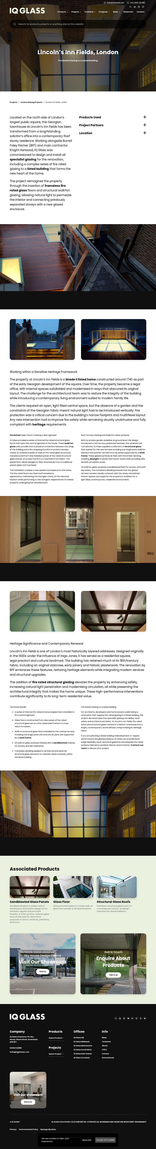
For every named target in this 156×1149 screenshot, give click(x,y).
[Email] (130, 6)
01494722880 (16, 1048)
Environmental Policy (28, 1129)
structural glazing (60, 682)
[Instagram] (138, 6)
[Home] (27, 13)
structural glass (133, 446)
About (104, 1046)
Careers (105, 1054)
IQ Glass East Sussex (83, 1054)
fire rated (39, 682)
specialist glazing (23, 159)
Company (103, 12)
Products (62, 12)
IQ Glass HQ (79, 1038)
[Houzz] (136, 1018)
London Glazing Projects (31, 102)
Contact (140, 12)
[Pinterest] (132, 1018)
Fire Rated (15, 435)
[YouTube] (128, 1018)
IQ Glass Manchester (83, 1046)
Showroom (128, 12)
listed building (38, 169)
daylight (94, 459)
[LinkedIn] (134, 6)
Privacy (13, 1129)
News (115, 12)
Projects (75, 12)
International (108, 1058)
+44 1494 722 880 (137, 2)
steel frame (25, 737)
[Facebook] (140, 1018)
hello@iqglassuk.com (115, 2)
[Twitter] (144, 1018)
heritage (38, 424)
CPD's (104, 1050)
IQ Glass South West (83, 1050)
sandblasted (60, 742)
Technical (88, 12)
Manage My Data (48, 1129)
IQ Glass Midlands (82, 1042)
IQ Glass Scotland (82, 1058)
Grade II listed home (81, 379)
